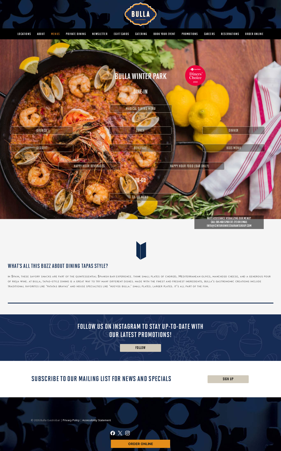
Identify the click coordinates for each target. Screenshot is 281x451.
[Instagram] (127, 434)
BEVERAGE (140, 148)
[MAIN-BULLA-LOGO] (140, 14)
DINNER (233, 130)
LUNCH (140, 130)
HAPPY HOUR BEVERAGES (89, 166)
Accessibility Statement (96, 420)
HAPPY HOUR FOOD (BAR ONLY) (189, 166)
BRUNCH (41, 130)
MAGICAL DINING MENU (141, 109)
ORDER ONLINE (140, 444)
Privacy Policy (71, 420)
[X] (120, 434)
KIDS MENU (233, 148)
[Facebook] (112, 434)
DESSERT (41, 148)
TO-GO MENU (140, 197)
